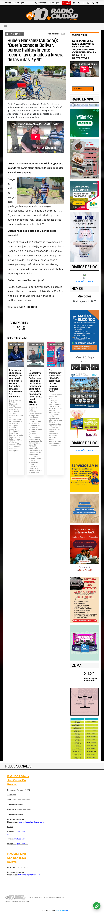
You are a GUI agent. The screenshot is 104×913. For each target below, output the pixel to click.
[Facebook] (83, 2)
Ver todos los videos (83, 89)
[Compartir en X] (18, 328)
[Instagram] (88, 2)
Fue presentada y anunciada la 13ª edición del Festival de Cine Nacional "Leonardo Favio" (55, 381)
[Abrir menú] (5, 26)
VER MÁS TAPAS (84, 281)
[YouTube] (97, 2)
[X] (78, 2)
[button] (59, 2)
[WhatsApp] (73, 2)
